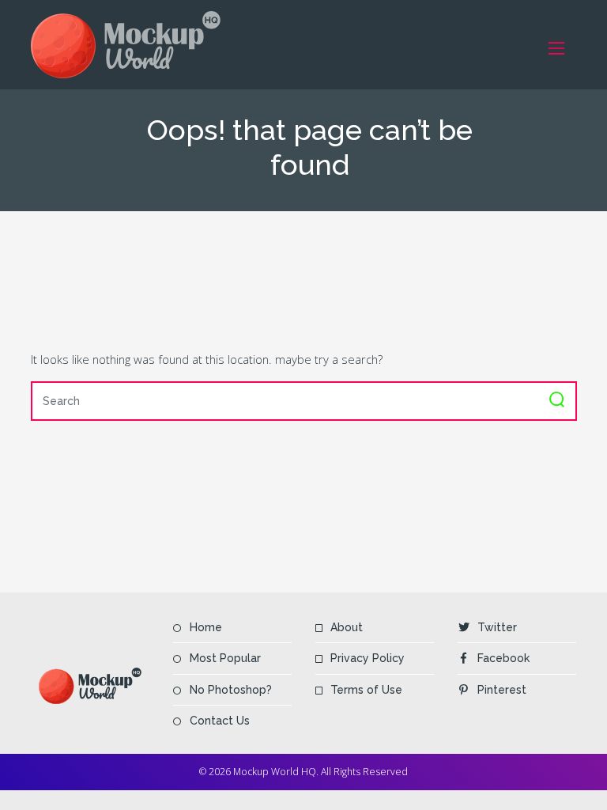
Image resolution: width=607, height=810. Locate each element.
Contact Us (220, 720)
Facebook (503, 658)
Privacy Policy (367, 658)
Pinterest (501, 689)
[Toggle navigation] (556, 48)
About (346, 627)
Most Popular (225, 658)
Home (206, 627)
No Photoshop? (231, 689)
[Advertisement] (318, 280)
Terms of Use (366, 689)
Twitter (497, 627)
